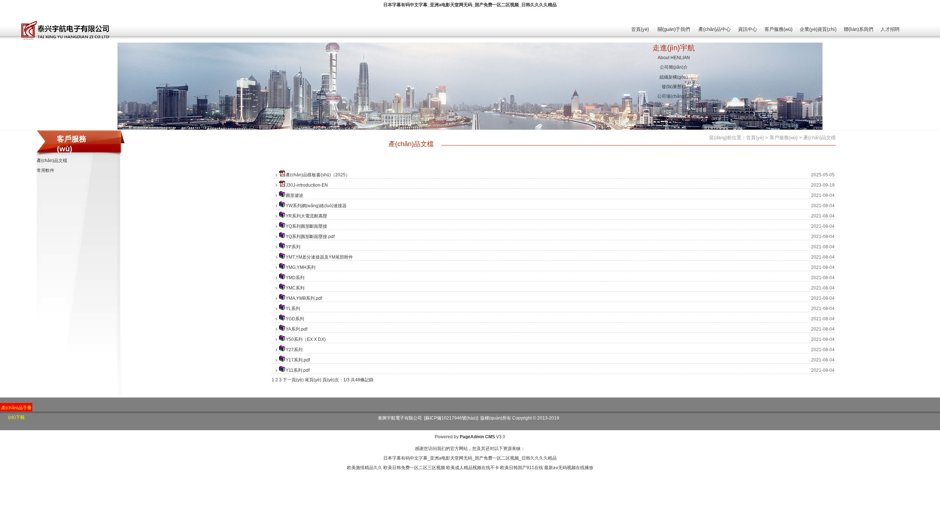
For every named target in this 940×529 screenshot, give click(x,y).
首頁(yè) (640, 29)
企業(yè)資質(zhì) (818, 29)
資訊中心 (747, 29)
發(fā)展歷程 (674, 86)
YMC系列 (295, 288)
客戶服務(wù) (778, 29)
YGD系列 (295, 318)
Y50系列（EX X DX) (306, 339)
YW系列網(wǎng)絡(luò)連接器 (316, 205)
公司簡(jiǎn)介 (674, 67)
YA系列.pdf (296, 329)
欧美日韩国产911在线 (521, 467)
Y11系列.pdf (298, 370)
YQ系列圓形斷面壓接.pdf (310, 236)
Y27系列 (294, 349)
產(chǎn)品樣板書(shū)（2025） (318, 174)
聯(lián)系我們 (858, 29)
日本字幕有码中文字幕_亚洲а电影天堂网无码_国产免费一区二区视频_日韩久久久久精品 (470, 4)
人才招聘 (890, 29)
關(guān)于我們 (674, 29)
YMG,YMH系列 (300, 267)
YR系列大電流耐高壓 (306, 216)
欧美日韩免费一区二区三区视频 (414, 467)
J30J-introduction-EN (307, 185)
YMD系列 (295, 277)
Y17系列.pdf (298, 360)
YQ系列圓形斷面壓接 (306, 226)
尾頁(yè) (313, 379)
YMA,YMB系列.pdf (304, 298)
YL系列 (293, 308)
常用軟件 (45, 170)
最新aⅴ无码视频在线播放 (568, 467)
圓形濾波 (294, 195)
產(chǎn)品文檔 (52, 160)
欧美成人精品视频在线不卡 (472, 467)
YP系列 (293, 246)
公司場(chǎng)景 (673, 96)
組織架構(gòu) (673, 77)
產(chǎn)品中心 (714, 29)
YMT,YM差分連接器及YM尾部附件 (319, 257)
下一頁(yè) (293, 379)
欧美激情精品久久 (364, 467)
